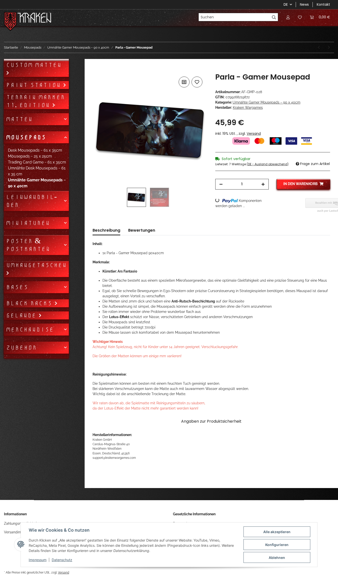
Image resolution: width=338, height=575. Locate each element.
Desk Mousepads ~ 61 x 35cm (35, 150)
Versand (254, 133)
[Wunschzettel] (300, 17)
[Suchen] (274, 17)
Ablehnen (277, 557)
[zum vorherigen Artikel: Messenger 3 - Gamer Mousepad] (319, 47)
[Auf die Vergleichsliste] (184, 82)
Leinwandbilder (31, 201)
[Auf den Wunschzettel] (197, 82)
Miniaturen (28, 223)
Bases (17, 287)
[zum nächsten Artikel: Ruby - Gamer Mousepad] (329, 47)
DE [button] (286, 4)
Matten (19, 119)
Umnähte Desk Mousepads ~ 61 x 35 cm (37, 171)
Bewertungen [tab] (141, 230)
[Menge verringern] (221, 184)
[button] (288, 17)
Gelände (22, 315)
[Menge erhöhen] (263, 184)
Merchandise (30, 329)
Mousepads (26, 137)
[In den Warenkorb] (96, 70)
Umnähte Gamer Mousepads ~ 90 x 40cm (266, 102)
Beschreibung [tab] (106, 230)
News (304, 4)
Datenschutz (62, 560)
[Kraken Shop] (34, 18)
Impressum (38, 560)
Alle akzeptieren (276, 532)
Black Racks (30, 303)
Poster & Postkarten (28, 245)
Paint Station (34, 85)
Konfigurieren (277, 545)
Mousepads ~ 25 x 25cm (30, 156)
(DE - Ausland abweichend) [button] (268, 164)
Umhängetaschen (36, 265)
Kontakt (323, 4)
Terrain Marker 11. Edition (35, 101)
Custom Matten (33, 65)
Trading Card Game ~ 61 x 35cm (37, 162)
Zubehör (21, 348)
